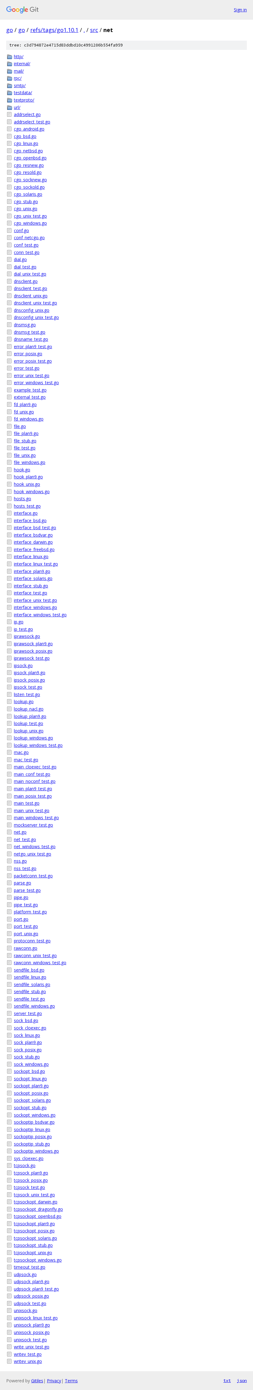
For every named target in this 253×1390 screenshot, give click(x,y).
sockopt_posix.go (31, 1093)
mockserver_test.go (33, 825)
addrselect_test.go (32, 122)
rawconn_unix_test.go (35, 955)
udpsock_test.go (30, 1303)
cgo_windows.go (30, 223)
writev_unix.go (28, 1361)
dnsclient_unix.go (31, 296)
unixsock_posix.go (32, 1332)
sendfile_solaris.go (32, 984)
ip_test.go (23, 629)
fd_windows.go (29, 419)
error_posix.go (28, 354)
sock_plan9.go (28, 1042)
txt (227, 1380)
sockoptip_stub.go (32, 1144)
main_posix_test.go (33, 796)
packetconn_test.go (33, 876)
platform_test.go (30, 912)
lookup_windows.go (33, 738)
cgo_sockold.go (29, 187)
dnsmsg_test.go (29, 332)
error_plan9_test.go (33, 346)
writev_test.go (28, 1354)
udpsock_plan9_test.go (36, 1289)
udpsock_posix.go (31, 1296)
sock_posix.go (28, 1050)
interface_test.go (30, 593)
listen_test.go (27, 694)
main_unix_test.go (31, 810)
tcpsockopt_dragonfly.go (38, 1209)
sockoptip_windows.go (36, 1151)
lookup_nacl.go (29, 709)
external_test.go (30, 397)
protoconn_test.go (32, 941)
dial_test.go (25, 267)
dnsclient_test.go (30, 288)
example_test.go (30, 390)
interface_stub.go (31, 586)
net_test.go (25, 839)
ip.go (18, 622)
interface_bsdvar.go (33, 535)
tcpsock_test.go (29, 1187)
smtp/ (20, 85)
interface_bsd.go (30, 520)
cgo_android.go (29, 129)
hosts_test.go (27, 506)
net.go (20, 832)
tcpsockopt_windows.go (38, 1260)
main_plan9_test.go (33, 789)
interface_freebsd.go (34, 549)
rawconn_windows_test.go (40, 962)
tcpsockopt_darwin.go (35, 1202)
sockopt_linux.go (30, 1079)
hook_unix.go (27, 484)
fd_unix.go (24, 412)
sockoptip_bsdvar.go (34, 1122)
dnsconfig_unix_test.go (36, 317)
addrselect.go (27, 114)
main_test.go (26, 803)
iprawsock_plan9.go (33, 644)
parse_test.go (27, 890)
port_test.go (26, 926)
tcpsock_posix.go (31, 1180)
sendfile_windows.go (34, 1006)
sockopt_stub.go (30, 1107)
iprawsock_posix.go (33, 651)
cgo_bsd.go (25, 136)
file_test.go (24, 448)
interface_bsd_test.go (35, 527)
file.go (20, 426)
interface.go (26, 513)
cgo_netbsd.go (28, 151)
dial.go (20, 259)
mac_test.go (26, 760)
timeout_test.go (29, 1267)
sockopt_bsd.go (29, 1071)
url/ (17, 107)
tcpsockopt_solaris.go (35, 1238)
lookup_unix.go (29, 731)
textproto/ (24, 100)
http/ (18, 56)
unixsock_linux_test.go (36, 1318)
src (94, 30)
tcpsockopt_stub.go (33, 1245)
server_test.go (28, 1013)
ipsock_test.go (28, 687)
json (242, 1380)
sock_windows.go (31, 1064)
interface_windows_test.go (40, 615)
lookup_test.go (28, 723)
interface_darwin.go (33, 542)
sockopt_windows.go (35, 1115)
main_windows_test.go (36, 817)
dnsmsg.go (25, 325)
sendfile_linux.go (30, 977)
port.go (21, 919)
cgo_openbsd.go (30, 158)
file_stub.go (25, 441)
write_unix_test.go (31, 1347)
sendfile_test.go (29, 999)
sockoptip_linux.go (32, 1129)
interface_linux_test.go (36, 564)
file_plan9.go (26, 433)
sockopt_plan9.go (31, 1086)
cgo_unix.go (25, 209)
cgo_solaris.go (28, 194)
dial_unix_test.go (30, 274)
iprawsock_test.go (32, 658)
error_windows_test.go (36, 382)
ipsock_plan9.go (29, 672)
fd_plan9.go (25, 404)
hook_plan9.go (28, 477)
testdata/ (23, 92)
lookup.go (24, 701)
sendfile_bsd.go (29, 970)
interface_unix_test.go (35, 600)
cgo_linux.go (26, 143)
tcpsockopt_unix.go (33, 1252)
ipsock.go (23, 665)
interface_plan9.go (32, 571)
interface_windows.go (35, 607)
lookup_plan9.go (30, 716)
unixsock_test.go (30, 1340)
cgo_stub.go (26, 201)
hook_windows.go (32, 491)
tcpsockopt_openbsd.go (37, 1216)
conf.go (21, 230)
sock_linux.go (27, 1035)
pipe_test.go (26, 905)
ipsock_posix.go (29, 680)
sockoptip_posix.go (33, 1136)
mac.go (21, 752)
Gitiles (37, 1381)
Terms (71, 1381)
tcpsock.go (24, 1165)
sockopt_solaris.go (32, 1100)
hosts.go (22, 499)
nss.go (20, 861)
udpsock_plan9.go (31, 1281)
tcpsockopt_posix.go (34, 1231)
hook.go (22, 470)
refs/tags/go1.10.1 (54, 30)
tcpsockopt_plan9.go (34, 1224)
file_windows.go (29, 462)
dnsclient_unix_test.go (35, 303)
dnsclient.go (26, 281)
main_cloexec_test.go (35, 767)
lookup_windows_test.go (38, 745)
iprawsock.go (27, 636)
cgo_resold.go (28, 172)
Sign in (240, 10)
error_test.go (26, 368)
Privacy (54, 1381)
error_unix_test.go (31, 375)
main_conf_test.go (32, 774)
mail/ (19, 71)
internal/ (22, 63)
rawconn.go (25, 948)
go (9, 30)
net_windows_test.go (35, 846)
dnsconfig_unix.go (31, 310)
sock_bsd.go (26, 1020)
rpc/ (18, 78)
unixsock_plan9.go (32, 1325)
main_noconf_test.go (35, 781)
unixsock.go (25, 1310)
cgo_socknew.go (30, 180)
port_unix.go (26, 934)
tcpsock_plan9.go (31, 1173)
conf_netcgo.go (29, 237)
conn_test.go (26, 252)
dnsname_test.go (31, 339)
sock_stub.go (27, 1057)
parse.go (22, 883)
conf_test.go (26, 245)
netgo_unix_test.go (32, 854)
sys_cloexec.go (29, 1158)
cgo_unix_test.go (30, 216)
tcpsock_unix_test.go (34, 1195)
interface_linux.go (31, 556)
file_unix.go (25, 455)
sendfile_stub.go (30, 991)
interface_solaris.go (33, 578)
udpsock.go (25, 1274)
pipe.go (21, 897)
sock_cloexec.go (30, 1028)
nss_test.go (25, 868)
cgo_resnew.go (29, 165)
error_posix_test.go (33, 361)
